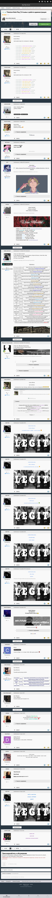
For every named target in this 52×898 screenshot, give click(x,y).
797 (8, 267)
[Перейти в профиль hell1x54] (7, 428)
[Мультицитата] (15, 63)
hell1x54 (7, 422)
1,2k (8, 155)
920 (8, 746)
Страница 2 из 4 (26, 29)
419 (8, 843)
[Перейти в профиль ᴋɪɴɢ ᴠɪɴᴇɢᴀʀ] (7, 670)
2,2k (8, 435)
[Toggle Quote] (15, 401)
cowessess (7, 644)
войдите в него (5, 856)
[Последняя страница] (20, 29)
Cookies (31, 884)
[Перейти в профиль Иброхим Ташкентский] (7, 348)
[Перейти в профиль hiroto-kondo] (7, 39)
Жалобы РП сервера (17, 19)
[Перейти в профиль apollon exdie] (7, 836)
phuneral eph (7, 104)
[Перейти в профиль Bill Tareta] (7, 148)
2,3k (8, 764)
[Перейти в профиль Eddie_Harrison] (7, 256)
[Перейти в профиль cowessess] (7, 650)
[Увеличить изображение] (32, 168)
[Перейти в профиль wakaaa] (7, 719)
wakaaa (7, 713)
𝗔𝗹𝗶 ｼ (7, 162)
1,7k (8, 657)
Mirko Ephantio (12, 18)
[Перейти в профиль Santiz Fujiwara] (7, 613)
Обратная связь (26, 884)
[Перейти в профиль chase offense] (7, 385)
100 (8, 726)
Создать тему (33, 24)
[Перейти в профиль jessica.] (7, 757)
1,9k (8, 620)
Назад (5, 29)
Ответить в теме (44, 24)
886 (8, 134)
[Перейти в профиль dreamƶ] (7, 210)
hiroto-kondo (7, 33)
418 (8, 355)
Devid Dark (7, 733)
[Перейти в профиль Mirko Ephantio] (3, 19)
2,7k (8, 117)
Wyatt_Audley (7, 121)
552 (8, 46)
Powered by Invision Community (26, 886)
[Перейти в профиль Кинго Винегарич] (7, 698)
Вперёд (17, 29)
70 (7, 705)
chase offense (7, 379)
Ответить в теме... (13, 863)
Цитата (17, 63)
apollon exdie (7, 830)
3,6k (8, 175)
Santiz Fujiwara (7, 607)
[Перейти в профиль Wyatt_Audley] (7, 127)
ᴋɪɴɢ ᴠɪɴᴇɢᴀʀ (7, 664)
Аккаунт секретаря (24, 114)
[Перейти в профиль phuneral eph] (7, 109)
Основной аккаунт (17, 114)
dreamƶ (7, 204)
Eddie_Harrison (7, 250)
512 (8, 392)
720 (8, 677)
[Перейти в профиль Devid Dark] (7, 739)
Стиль (20, 884)
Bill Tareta (7, 142)
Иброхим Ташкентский (7, 342)
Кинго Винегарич (7, 692)
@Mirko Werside (17, 649)
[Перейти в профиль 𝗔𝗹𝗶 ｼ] (7, 168)
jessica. (7, 751)
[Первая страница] (2, 29)
